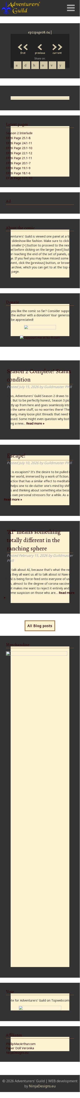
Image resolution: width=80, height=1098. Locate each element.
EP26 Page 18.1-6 (18, 173)
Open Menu (70, 8)
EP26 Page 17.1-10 (19, 178)
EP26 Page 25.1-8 (18, 138)
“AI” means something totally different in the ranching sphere (34, 540)
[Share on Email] (52, 65)
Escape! (16, 456)
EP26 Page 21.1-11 (19, 158)
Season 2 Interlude (19, 133)
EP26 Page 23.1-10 (19, 148)
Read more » (35, 423)
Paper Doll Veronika (20, 1048)
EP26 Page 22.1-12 (19, 153)
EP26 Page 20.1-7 (18, 163)
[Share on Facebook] (17, 65)
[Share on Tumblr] (44, 65)
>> (57, 46)
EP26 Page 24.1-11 (19, 143)
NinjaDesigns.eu (17, 1053)
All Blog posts (39, 625)
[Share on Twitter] (26, 65)
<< (23, 46)
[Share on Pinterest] (35, 65)
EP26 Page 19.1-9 (18, 168)
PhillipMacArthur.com (21, 1044)
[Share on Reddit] (61, 65)
